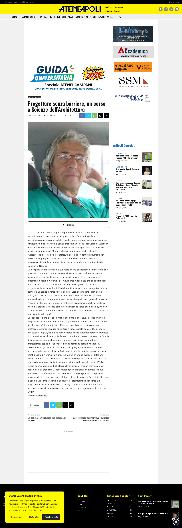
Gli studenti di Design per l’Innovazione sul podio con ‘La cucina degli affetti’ (128, 202)
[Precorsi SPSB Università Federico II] (147, 217)
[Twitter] (171, 9)
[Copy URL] (106, 115)
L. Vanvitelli (121, 181)
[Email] (100, 115)
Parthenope (121, 167)
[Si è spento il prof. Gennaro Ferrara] (147, 170)
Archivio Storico (34, 97)
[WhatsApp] (94, 115)
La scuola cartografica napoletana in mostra (47, 419)
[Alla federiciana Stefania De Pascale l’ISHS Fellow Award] (147, 157)
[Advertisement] (68, 44)
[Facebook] (161, 9)
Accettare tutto (51, 517)
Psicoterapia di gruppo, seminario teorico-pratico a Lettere (91, 419)
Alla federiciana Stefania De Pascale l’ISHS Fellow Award (127, 156)
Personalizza (17, 517)
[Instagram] (166, 9)
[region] (34, 507)
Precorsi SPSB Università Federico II (126, 217)
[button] (121, 17)
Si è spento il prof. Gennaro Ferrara (127, 170)
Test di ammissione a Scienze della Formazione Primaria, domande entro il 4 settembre (128, 186)
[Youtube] (177, 9)
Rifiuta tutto (34, 517)
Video (118, 214)
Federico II (121, 153)
